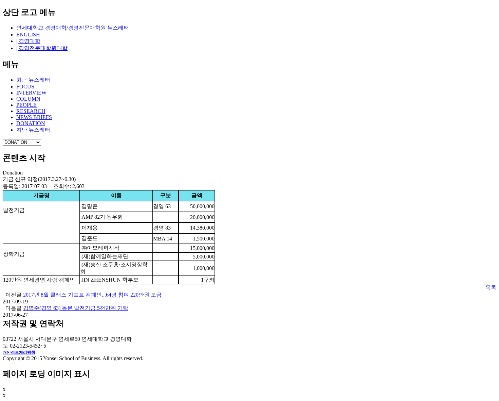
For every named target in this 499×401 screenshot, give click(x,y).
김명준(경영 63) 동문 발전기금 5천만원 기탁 (75, 308)
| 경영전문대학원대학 (42, 48)
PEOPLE (26, 105)
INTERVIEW (31, 93)
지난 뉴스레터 (33, 130)
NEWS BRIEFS (34, 117)
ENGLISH (28, 34)
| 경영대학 (28, 41)
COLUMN (28, 99)
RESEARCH (30, 111)
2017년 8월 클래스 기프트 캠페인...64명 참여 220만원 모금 (92, 295)
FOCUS (25, 86)
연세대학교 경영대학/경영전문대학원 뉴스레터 (72, 28)
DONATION (30, 123)
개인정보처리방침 (19, 352)
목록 (490, 287)
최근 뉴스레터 (33, 80)
